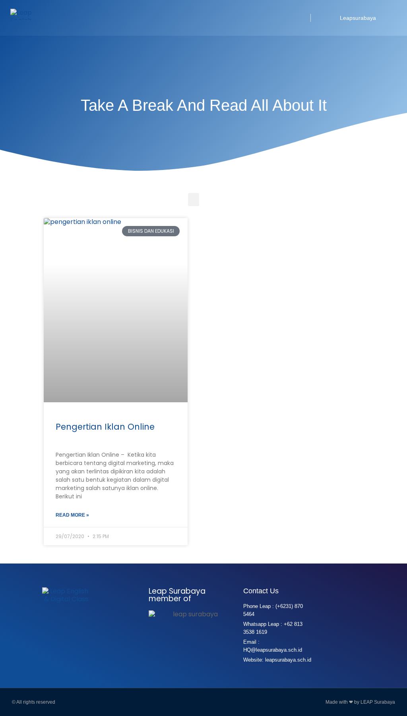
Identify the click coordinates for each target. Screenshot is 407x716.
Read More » (72, 515)
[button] (295, 17)
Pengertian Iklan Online (105, 426)
